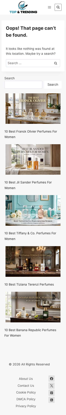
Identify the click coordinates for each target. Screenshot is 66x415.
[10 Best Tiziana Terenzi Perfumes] (33, 261)
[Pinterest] (51, 393)
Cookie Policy (26, 392)
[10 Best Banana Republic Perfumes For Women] (33, 307)
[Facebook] (51, 378)
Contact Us (26, 385)
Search (9, 78)
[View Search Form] (58, 7)
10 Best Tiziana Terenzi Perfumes (29, 284)
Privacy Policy (26, 406)
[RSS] (51, 400)
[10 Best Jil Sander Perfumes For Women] (33, 159)
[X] (51, 386)
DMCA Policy (25, 399)
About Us (26, 379)
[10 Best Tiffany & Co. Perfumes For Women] (33, 210)
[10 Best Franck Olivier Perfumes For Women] (33, 108)
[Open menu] (49, 7)
